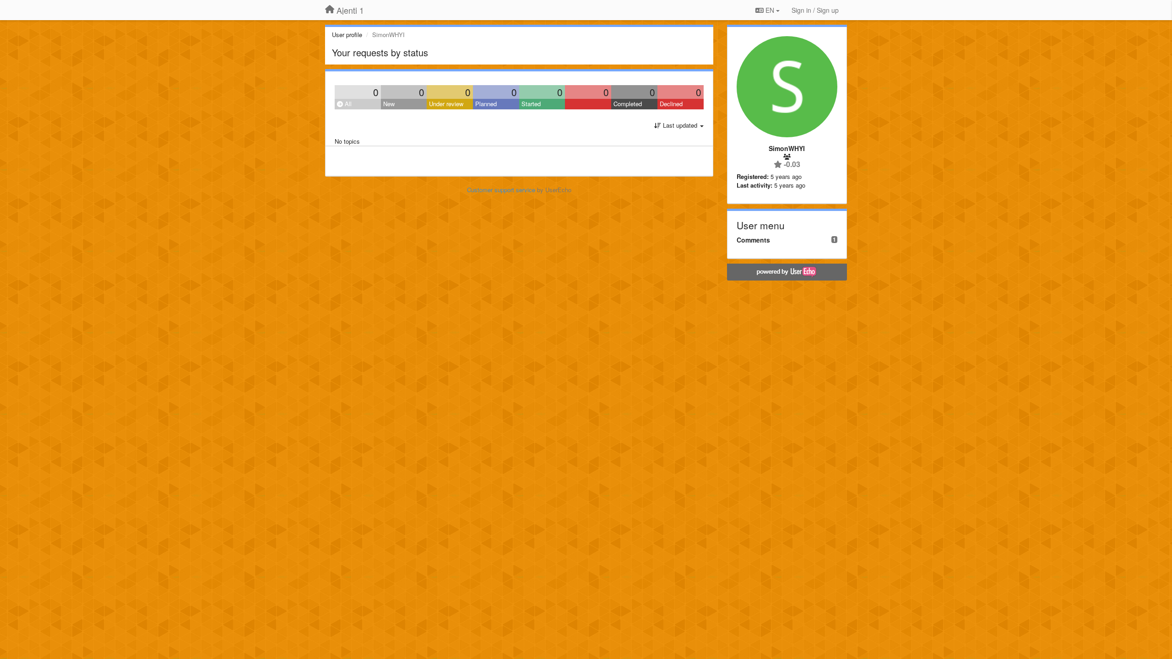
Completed (627, 103)
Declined (671, 103)
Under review (446, 103)
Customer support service (501, 189)
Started (531, 103)
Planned (486, 103)
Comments (753, 239)
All (347, 103)
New (389, 103)
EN (770, 10)
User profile (347, 34)
